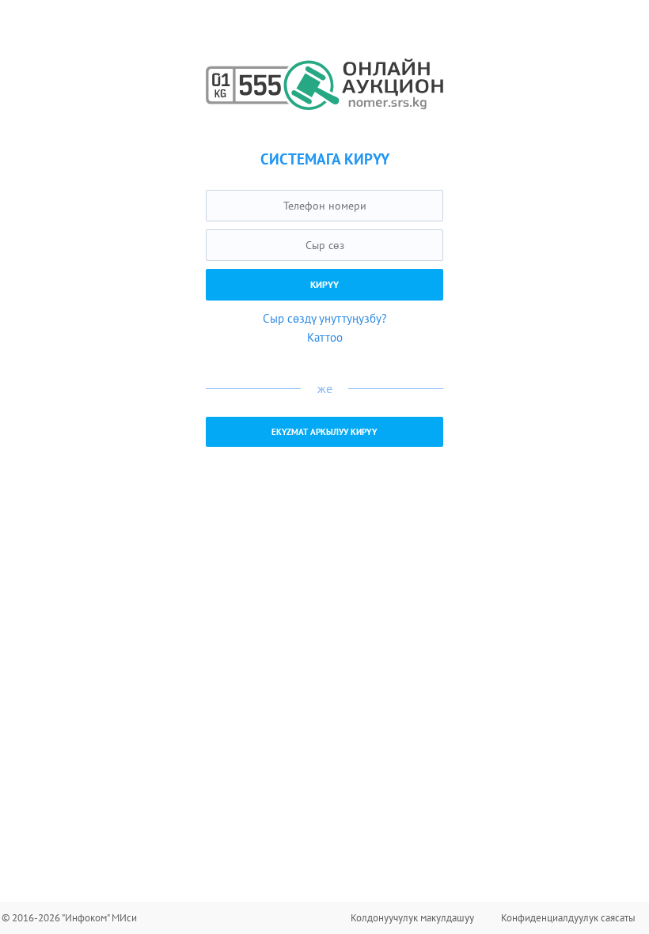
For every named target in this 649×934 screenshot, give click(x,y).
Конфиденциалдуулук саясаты (568, 918)
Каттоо (325, 337)
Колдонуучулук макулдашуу (412, 918)
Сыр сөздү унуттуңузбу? (325, 318)
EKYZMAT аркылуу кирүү (324, 431)
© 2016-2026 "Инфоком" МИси (69, 918)
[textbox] (324, 205)
